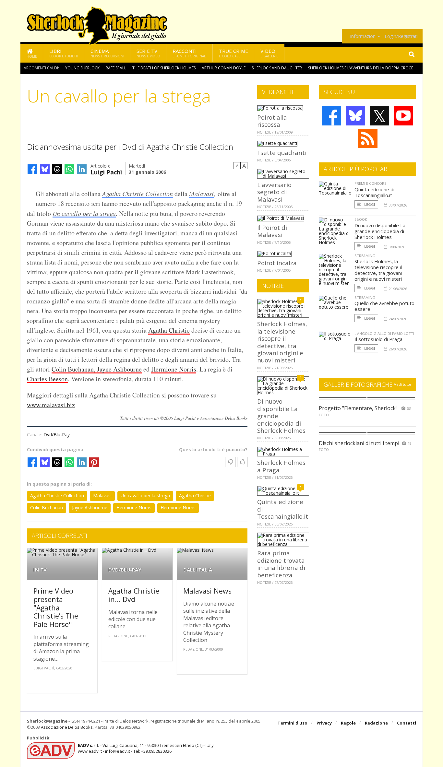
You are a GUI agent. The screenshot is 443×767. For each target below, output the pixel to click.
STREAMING (364, 255)
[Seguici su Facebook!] (331, 116)
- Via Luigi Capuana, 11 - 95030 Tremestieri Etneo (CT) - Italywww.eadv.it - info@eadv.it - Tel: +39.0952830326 (146, 748)
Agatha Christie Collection (137, 193)
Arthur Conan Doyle (223, 68)
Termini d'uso (292, 723)
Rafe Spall (116, 68)
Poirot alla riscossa (272, 120)
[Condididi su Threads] (57, 169)
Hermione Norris (173, 369)
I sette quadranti (281, 152)
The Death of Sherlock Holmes (164, 68)
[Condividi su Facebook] (32, 169)
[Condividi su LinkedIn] (81, 169)
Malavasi (201, 193)
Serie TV (148, 53)
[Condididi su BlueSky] (44, 169)
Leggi (369, 204)
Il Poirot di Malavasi (272, 231)
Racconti (190, 53)
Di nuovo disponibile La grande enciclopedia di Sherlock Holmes (379, 231)
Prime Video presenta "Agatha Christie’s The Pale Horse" (55, 607)
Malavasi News (207, 591)
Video (269, 53)
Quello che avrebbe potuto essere (384, 306)
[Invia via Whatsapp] (69, 169)
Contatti (406, 723)
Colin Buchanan (46, 507)
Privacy (324, 723)
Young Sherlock (82, 68)
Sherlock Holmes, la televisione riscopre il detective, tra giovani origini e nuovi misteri (282, 342)
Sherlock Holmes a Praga (281, 466)
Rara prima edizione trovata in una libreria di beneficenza (281, 564)
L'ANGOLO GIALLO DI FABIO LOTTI (384, 333)
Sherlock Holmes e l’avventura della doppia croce (360, 68)
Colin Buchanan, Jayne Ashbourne (97, 369)
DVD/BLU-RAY (124, 569)
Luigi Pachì (106, 171)
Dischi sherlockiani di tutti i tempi (359, 443)
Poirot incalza (277, 263)
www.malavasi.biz (51, 404)
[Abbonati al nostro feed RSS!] (368, 138)
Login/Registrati (401, 36)
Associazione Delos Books (67, 727)
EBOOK (360, 219)
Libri (63, 53)
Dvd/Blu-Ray (56, 434)
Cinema (107, 53)
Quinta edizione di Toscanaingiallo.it (374, 192)
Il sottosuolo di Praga (378, 339)
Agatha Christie (169, 330)
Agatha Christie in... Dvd (133, 595)
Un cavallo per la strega (84, 213)
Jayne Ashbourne (89, 507)
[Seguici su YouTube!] (403, 116)
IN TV (40, 569)
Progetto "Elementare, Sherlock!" (359, 408)
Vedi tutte (402, 384)
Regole (348, 723)
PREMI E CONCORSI (371, 183)
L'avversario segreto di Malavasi (274, 192)
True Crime (233, 53)
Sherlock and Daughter (277, 68)
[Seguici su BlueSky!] (355, 116)
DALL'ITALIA (197, 569)
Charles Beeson (47, 378)
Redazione (376, 723)
